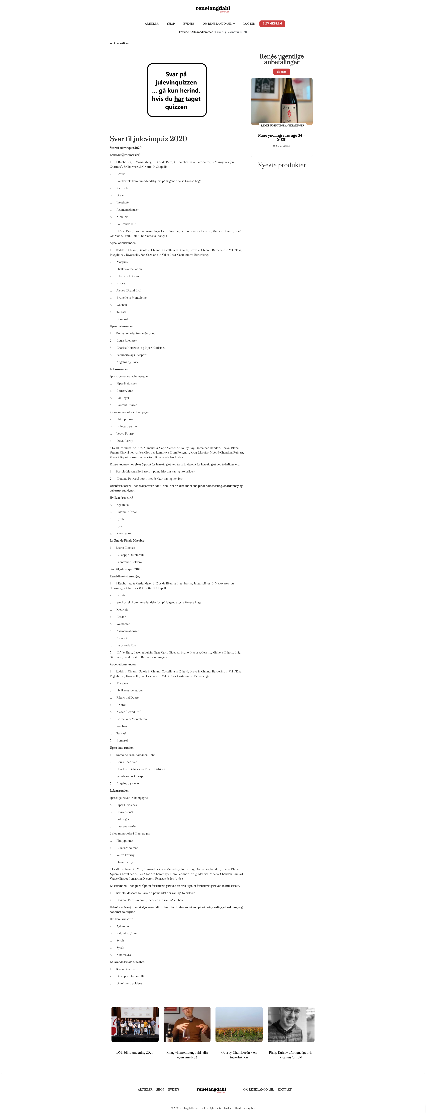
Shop (171, 23)
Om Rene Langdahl (217, 23)
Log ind (249, 23)
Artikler (151, 23)
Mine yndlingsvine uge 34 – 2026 (282, 137)
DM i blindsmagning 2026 (135, 1052)
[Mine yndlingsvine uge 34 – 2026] (282, 102)
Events (188, 23)
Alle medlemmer (202, 32)
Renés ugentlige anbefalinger (282, 59)
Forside (184, 32)
